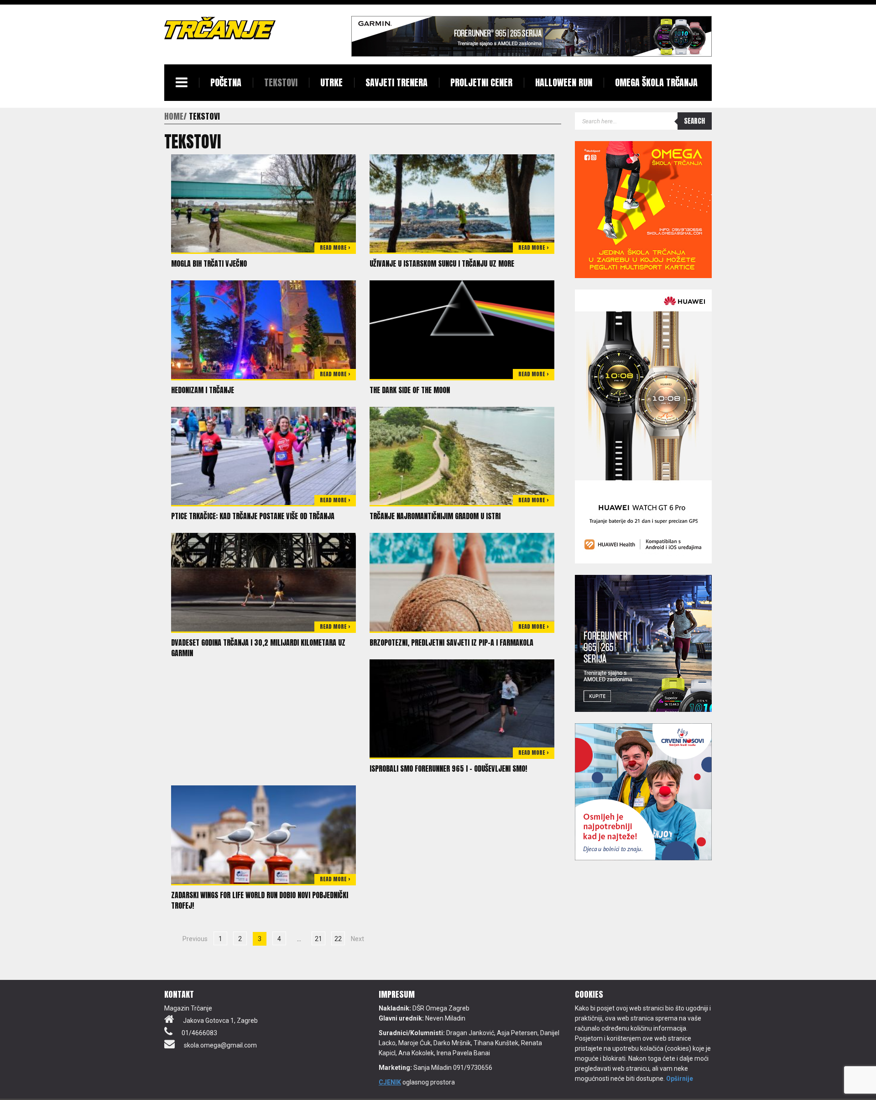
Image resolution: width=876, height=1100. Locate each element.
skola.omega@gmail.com (220, 1045)
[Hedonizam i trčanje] (263, 329)
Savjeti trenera (396, 82)
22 (338, 938)
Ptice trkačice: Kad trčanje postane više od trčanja (252, 516)
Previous (195, 938)
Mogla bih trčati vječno (209, 263)
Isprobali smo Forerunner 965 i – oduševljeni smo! (448, 768)
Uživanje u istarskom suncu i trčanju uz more (442, 263)
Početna (225, 82)
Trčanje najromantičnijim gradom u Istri (435, 516)
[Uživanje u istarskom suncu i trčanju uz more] (462, 202)
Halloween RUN (563, 82)
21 (318, 938)
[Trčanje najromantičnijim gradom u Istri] (462, 455)
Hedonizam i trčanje (202, 389)
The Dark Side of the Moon (410, 389)
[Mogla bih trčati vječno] (263, 202)
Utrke (331, 82)
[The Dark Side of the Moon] (462, 329)
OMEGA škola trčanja (656, 82)
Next (357, 938)
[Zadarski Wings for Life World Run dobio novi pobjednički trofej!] (263, 834)
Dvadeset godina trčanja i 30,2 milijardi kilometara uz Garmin (258, 647)
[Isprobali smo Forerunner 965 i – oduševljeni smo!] (462, 707)
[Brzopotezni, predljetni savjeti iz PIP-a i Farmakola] (462, 581)
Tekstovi (280, 82)
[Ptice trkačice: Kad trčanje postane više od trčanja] (263, 455)
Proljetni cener (481, 82)
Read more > (335, 247)
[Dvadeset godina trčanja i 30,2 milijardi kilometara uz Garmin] (263, 581)
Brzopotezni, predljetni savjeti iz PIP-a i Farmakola (451, 642)
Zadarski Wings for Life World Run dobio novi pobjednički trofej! (259, 900)
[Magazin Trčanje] (220, 28)
